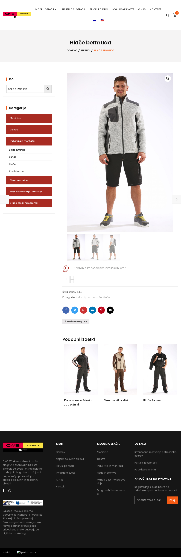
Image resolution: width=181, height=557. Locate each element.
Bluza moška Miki (116, 400)
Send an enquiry (76, 321)
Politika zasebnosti (146, 462)
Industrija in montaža (89, 297)
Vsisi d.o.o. (9, 552)
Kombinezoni (16, 171)
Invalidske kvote (123, 9)
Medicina (15, 118)
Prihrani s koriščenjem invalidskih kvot (100, 268)
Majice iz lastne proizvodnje (26, 191)
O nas (142, 9)
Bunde (12, 157)
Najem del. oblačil (73, 9)
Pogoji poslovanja (145, 469)
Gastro (14, 129)
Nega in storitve (19, 180)
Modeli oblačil (44, 9)
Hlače (106, 297)
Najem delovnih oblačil (70, 459)
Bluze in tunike (17, 150)
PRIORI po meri (99, 9)
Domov (60, 452)
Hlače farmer (152, 400)
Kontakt (156, 9)
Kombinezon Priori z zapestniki (78, 402)
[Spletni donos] (26, 552)
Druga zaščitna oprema (23, 203)
